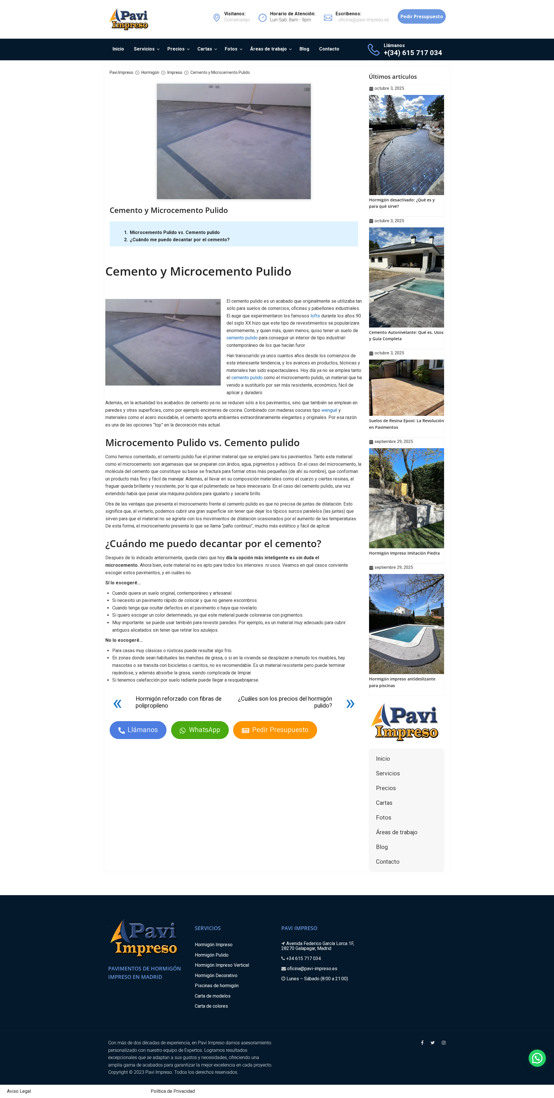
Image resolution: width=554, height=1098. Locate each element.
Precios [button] (386, 788)
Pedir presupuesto (421, 16)
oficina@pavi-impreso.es (312, 968)
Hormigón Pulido (212, 955)
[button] (537, 1058)
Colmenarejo (237, 17)
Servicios (144, 49)
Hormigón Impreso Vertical (222, 965)
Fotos (231, 49)
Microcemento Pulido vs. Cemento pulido (175, 232)
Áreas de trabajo (268, 49)
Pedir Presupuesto (280, 730)
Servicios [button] (388, 773)
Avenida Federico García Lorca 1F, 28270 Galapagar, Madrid (317, 946)
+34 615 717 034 (303, 958)
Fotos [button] (383, 817)
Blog (304, 49)
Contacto (329, 49)
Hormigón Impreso (214, 944)
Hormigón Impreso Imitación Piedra (404, 553)
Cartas (204, 49)
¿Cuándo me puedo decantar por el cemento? (180, 239)
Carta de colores (211, 1006)
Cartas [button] (384, 802)
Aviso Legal (19, 1091)
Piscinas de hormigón (217, 985)
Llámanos (143, 730)
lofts (315, 316)
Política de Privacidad (173, 1091)
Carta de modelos (213, 996)
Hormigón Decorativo (216, 975)
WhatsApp (204, 730)
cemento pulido (242, 338)
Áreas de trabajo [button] (397, 832)
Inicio (118, 49)
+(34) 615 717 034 (413, 53)
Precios (176, 49)
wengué (329, 410)
